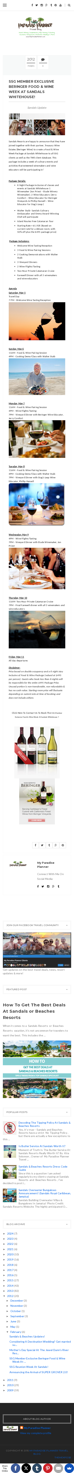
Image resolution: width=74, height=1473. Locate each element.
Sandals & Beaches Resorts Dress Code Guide (43, 1168)
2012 (10, 1296)
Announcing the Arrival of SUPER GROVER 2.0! (38, 1372)
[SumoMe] (69, 1468)
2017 (10, 1270)
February (16, 1331)
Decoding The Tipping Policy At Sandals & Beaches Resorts (45, 1124)
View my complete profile (35, 1433)
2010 (10, 1385)
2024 (10, 1233)
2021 (10, 1249)
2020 (10, 1254)
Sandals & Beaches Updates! (27, 1336)
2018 (10, 1264)
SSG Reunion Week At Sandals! (28, 1366)
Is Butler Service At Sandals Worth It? (42, 1146)
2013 (10, 1290)
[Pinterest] (48, 1468)
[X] (26, 1468)
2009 (10, 1390)
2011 (10, 1380)
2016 (10, 1275)
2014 (10, 1285)
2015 (10, 1280)
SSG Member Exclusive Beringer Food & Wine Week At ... (37, 1360)
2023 (10, 1238)
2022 (10, 1243)
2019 (10, 1259)
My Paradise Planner (37, 1427)
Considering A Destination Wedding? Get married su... (40, 1343)
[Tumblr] (37, 1468)
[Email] (58, 1468)
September (17, 1316)
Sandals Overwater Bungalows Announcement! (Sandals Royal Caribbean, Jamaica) (45, 1193)
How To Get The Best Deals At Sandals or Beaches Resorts (34, 1011)
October (16, 1311)
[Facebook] (15, 1468)
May (13, 1326)
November (17, 1305)
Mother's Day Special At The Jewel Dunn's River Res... (39, 1351)
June (13, 1321)
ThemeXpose (62, 1457)
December (17, 1300)
